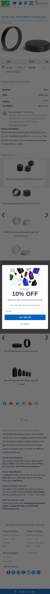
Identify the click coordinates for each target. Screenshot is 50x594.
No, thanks (25, 324)
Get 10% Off (25, 317)
